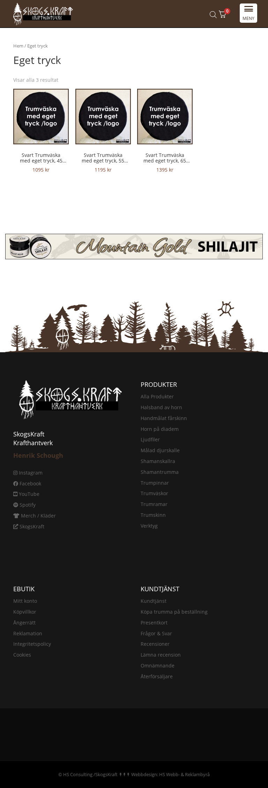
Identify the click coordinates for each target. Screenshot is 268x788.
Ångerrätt (24, 622)
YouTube (28, 494)
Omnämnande (157, 665)
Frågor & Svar (156, 633)
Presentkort (154, 622)
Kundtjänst (153, 601)
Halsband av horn (161, 407)
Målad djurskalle (160, 450)
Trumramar (154, 504)
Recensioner (155, 644)
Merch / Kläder (38, 515)
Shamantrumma (160, 472)
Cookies (22, 654)
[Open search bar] (213, 14)
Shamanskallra (158, 461)
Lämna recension (161, 654)
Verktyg (149, 525)
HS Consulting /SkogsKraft (90, 774)
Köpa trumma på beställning (174, 611)
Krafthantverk (33, 443)
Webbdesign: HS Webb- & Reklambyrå (170, 774)
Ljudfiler (150, 439)
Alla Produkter (157, 396)
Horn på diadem (160, 429)
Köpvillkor (24, 611)
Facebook (29, 483)
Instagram (30, 472)
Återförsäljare (157, 676)
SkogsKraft (31, 526)
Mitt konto (25, 601)
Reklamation (27, 633)
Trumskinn (153, 515)
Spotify (27, 504)
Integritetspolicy (32, 644)
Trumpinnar (155, 482)
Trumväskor (154, 493)
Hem (18, 46)
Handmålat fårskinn (164, 418)
